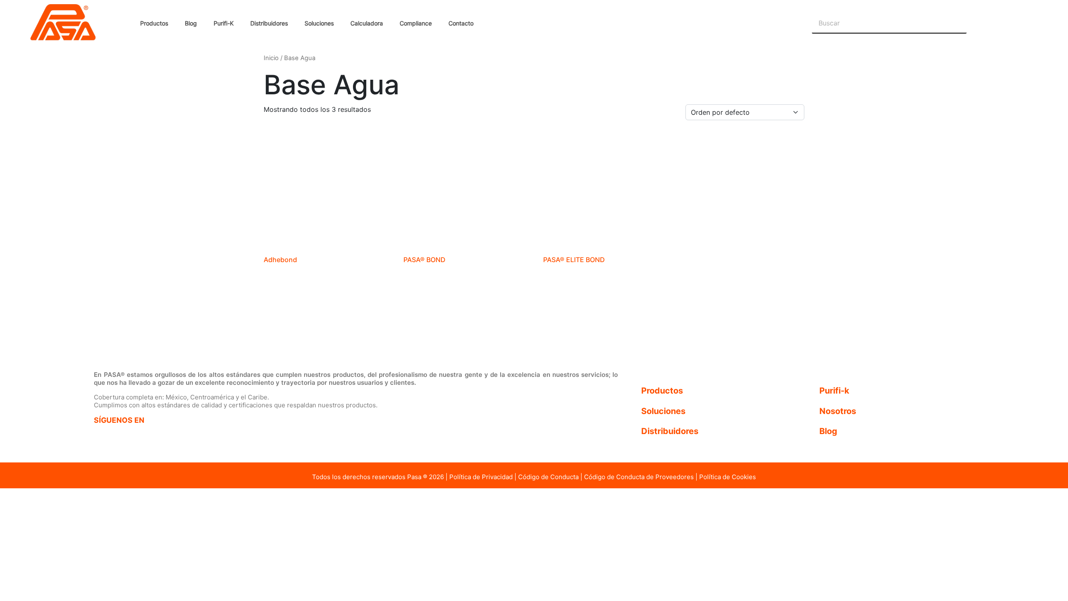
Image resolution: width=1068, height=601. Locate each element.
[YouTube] (218, 436)
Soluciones (319, 23)
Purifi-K (224, 23)
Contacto (461, 23)
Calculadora (366, 23)
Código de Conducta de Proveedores (639, 477)
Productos (154, 23)
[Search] (956, 23)
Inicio (271, 58)
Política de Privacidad (481, 477)
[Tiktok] (256, 436)
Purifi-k (834, 391)
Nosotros (837, 411)
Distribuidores (269, 23)
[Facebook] (107, 436)
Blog (191, 23)
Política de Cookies (727, 477)
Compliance (416, 23)
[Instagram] (144, 436)
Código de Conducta (548, 477)
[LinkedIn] (181, 436)
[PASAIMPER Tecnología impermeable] (133, 337)
